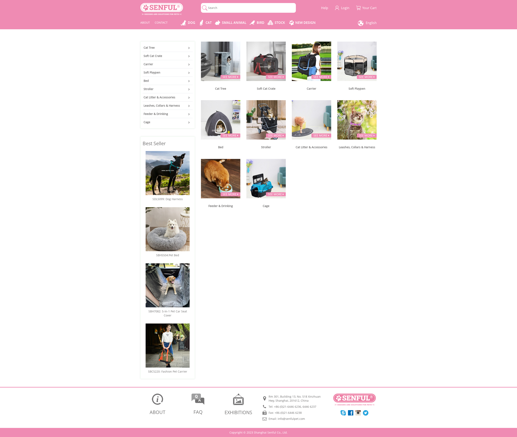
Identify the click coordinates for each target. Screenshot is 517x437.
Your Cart (369, 8)
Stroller (148, 89)
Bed (146, 81)
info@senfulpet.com (291, 419)
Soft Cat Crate (153, 56)
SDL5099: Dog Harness (167, 199)
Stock (280, 22)
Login (345, 8)
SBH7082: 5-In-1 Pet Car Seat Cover (167, 313)
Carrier (148, 64)
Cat (209, 22)
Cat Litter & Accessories (159, 97)
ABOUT (145, 22)
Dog (191, 22)
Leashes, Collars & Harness (162, 105)
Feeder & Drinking (156, 114)
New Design (305, 22)
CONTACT (161, 22)
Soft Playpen (152, 72)
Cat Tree (149, 47)
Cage (147, 122)
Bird (260, 22)
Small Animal (234, 22)
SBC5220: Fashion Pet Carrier (167, 371)
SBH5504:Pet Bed (167, 255)
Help (324, 8)
